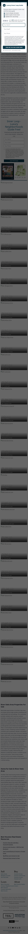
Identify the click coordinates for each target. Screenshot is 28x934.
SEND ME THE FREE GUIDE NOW (14, 47)
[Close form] (25, 3)
